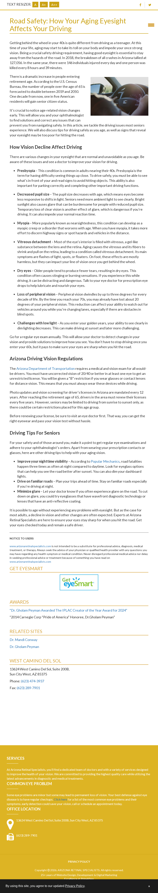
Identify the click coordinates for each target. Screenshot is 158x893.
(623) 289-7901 (28, 688)
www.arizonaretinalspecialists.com (30, 546)
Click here (60, 799)
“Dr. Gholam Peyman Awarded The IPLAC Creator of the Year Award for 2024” (68, 610)
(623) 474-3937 (32, 681)
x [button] (149, 886)
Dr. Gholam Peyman (24, 646)
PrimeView (87, 878)
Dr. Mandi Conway (23, 639)
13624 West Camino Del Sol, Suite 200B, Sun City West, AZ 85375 (59, 820)
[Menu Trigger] (151, 24)
